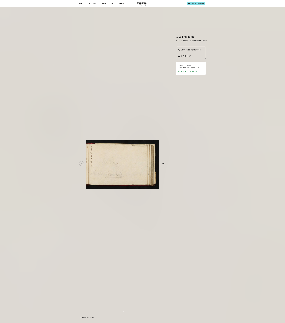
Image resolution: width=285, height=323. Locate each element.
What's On (84, 3)
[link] (86, 318)
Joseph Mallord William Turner (195, 41)
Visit (95, 3)
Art (102, 3)
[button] (183, 3)
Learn (112, 3)
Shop (121, 3)
